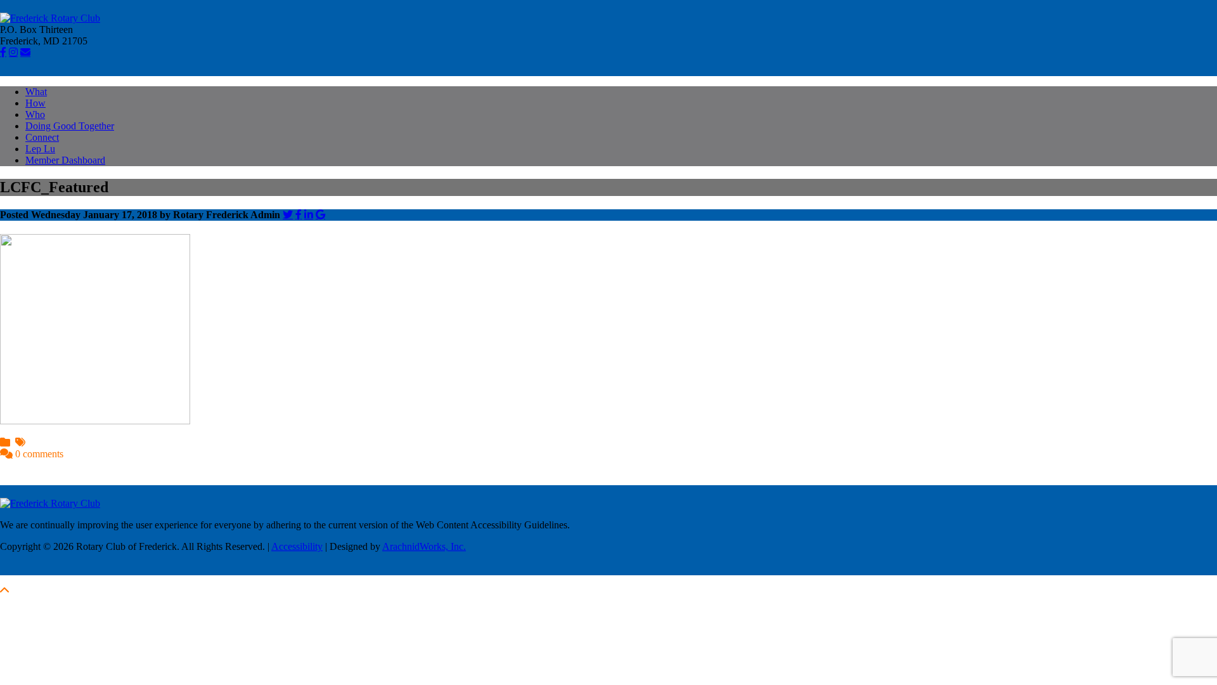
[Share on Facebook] (298, 214)
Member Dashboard (65, 160)
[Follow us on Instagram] (13, 52)
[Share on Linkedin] (308, 214)
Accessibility (297, 546)
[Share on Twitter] (288, 214)
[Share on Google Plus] (320, 214)
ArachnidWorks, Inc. (424, 546)
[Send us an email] (25, 52)
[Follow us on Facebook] (3, 52)
